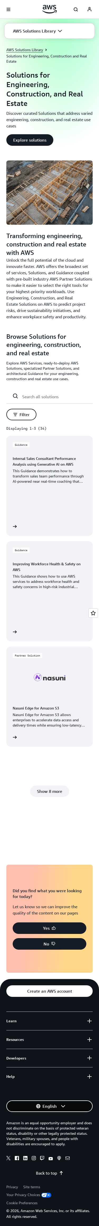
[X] (8, 1159)
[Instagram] (34, 1159)
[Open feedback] (93, 613)
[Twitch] (42, 1159)
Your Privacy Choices (23, 1194)
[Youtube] (51, 1159)
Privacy (12, 1187)
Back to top (46, 1173)
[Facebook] (17, 1159)
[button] (37, 31)
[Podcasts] (59, 1159)
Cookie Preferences (21, 1203)
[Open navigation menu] (8, 9)
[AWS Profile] (89, 9)
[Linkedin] (25, 1159)
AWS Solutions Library (24, 49)
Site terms (31, 1187)
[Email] (67, 1159)
